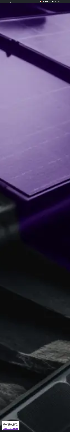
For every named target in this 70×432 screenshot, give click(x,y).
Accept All (16, 428)
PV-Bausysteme (47, 1)
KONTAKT (59, 1)
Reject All (10, 428)
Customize (5, 428)
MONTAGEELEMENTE (54, 1)
